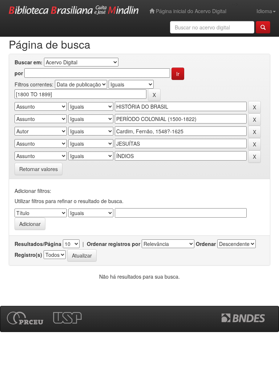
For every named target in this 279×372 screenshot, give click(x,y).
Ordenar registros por (113, 243)
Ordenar (206, 243)
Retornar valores (38, 169)
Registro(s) (28, 254)
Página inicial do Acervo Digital (190, 11)
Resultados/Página (38, 243)
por (19, 73)
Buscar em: (29, 62)
